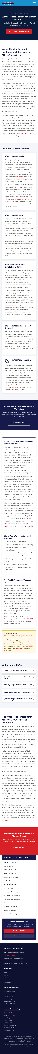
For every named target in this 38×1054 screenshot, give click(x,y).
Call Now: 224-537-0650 (19, 32)
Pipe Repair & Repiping (11, 892)
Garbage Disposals (9, 1022)
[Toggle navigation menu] (34, 3)
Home (12, 13)
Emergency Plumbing (10, 862)
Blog (5, 977)
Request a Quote (19, 936)
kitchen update (9, 201)
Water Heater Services (10, 869)
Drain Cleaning (8, 866)
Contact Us (7, 980)
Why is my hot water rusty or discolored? (17, 692)
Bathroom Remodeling (10, 906)
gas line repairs (24, 133)
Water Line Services (10, 903)
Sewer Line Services (10, 873)
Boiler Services (8, 888)
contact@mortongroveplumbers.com (14, 958)
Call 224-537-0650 (19, 422)
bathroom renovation (24, 199)
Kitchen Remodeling (10, 910)
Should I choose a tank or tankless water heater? (17, 677)
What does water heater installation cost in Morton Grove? (18, 685)
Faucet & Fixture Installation (12, 895)
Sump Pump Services (10, 884)
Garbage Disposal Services (12, 899)
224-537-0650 (6, 77)
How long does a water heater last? (15, 670)
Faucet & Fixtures (8, 1020)
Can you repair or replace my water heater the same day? (18, 699)
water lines (19, 176)
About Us (6, 975)
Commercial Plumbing (10, 914)
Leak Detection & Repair (11, 877)
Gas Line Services (9, 881)
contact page (19, 648)
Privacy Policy (7, 982)
